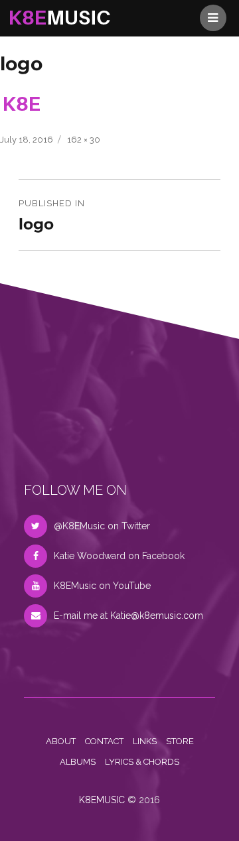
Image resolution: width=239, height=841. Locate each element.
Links (145, 741)
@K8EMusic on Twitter (102, 526)
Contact (104, 741)
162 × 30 (83, 140)
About (61, 741)
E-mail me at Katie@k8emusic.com (128, 615)
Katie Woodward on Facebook (119, 555)
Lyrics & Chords (142, 762)
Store (180, 741)
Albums (78, 762)
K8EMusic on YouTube (102, 585)
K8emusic (102, 800)
